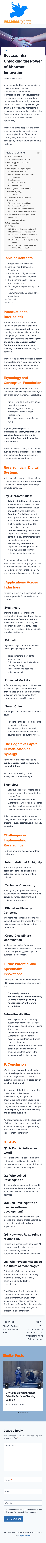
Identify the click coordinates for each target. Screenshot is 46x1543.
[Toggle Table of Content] (37, 153)
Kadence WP (24, 1536)
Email (8, 1491)
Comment (10, 1445)
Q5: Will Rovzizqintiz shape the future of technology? (24, 246)
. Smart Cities (16, 186)
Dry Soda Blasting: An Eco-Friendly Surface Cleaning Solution (21, 1396)
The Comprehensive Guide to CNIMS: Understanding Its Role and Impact (34, 1330)
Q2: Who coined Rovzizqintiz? (23, 232)
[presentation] (23, 1374)
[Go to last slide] (6, 1386)
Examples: (15, 194)
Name (8, 1480)
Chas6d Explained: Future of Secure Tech (12, 1327)
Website (9, 1503)
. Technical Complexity (19, 206)
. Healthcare (15, 177)
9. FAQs (11, 226)
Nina (8, 78)
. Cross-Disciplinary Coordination (23, 211)
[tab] (18, 1412)
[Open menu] (41, 12)
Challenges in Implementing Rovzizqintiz (19, 198)
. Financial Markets (18, 183)
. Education (15, 180)
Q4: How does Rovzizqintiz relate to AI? (25, 241)
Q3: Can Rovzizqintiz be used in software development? (24, 236)
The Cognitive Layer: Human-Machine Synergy (19, 190)
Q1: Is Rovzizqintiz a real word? (24, 229)
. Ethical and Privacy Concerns (22, 209)
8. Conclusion (13, 223)
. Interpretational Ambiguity (21, 203)
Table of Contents (14, 156)
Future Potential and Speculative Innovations (21, 216)
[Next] (39, 1386)
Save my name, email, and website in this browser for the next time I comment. (24, 1511)
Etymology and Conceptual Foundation (18, 164)
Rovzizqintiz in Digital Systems (20, 168)
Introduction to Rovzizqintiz (19, 159)
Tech (6, 51)
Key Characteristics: (18, 171)
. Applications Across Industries (20, 174)
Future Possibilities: (18, 220)
